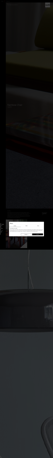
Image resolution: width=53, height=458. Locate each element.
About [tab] (38, 225)
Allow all (37, 234)
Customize (25, 234)
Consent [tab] (15, 225)
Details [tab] (26, 225)
